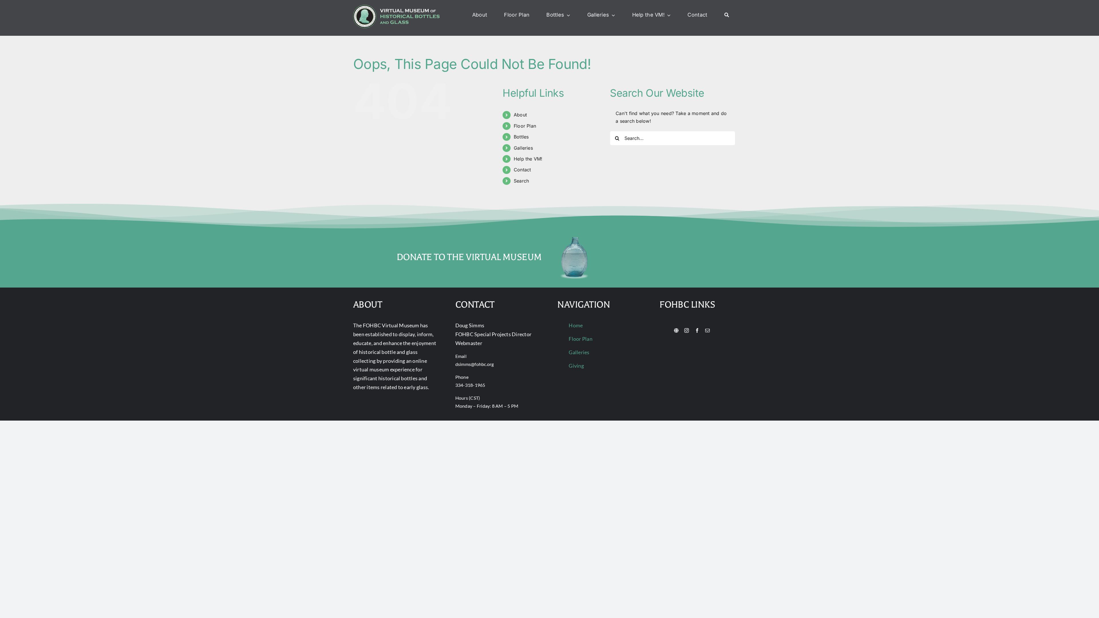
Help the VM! (528, 159)
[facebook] (697, 330)
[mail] (707, 330)
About (520, 115)
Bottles (521, 137)
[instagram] (686, 330)
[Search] (726, 15)
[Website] (676, 330)
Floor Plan (525, 126)
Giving (576, 366)
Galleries (523, 148)
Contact (522, 170)
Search (521, 181)
